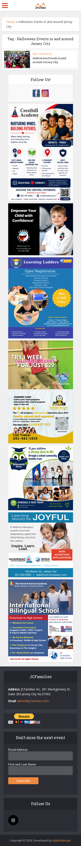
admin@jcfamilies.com (33, 701)
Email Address (18, 749)
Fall (35, 54)
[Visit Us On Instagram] (45, 93)
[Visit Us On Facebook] (36, 93)
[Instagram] (13, 820)
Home (10, 22)
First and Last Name (22, 764)
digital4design (61, 840)
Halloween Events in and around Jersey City (49, 60)
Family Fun (45, 54)
